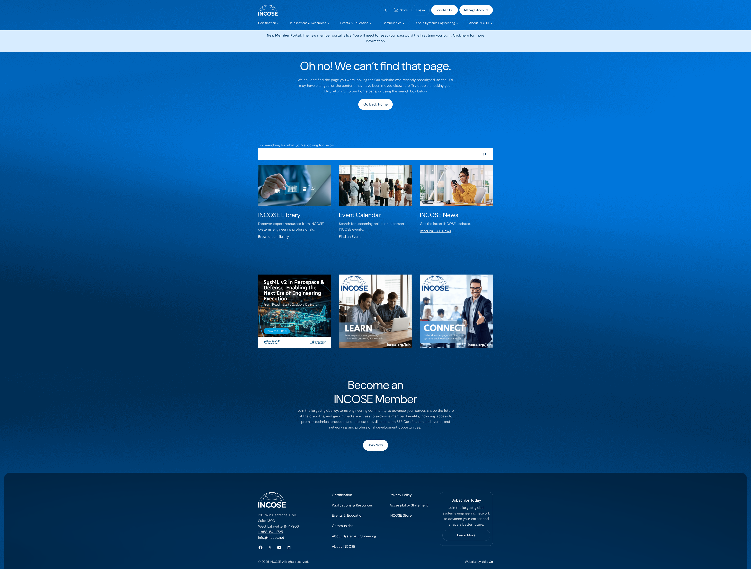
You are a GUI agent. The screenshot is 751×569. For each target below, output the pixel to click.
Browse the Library (273, 236)
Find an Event (350, 236)
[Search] (484, 154)
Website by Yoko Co (479, 562)
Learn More (466, 535)
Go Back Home (375, 104)
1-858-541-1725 (270, 532)
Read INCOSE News (435, 231)
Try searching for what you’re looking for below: (296, 145)
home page (367, 91)
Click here (461, 35)
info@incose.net (271, 537)
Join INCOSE (444, 10)
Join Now (375, 445)
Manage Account (476, 10)
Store (404, 10)
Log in (420, 10)
